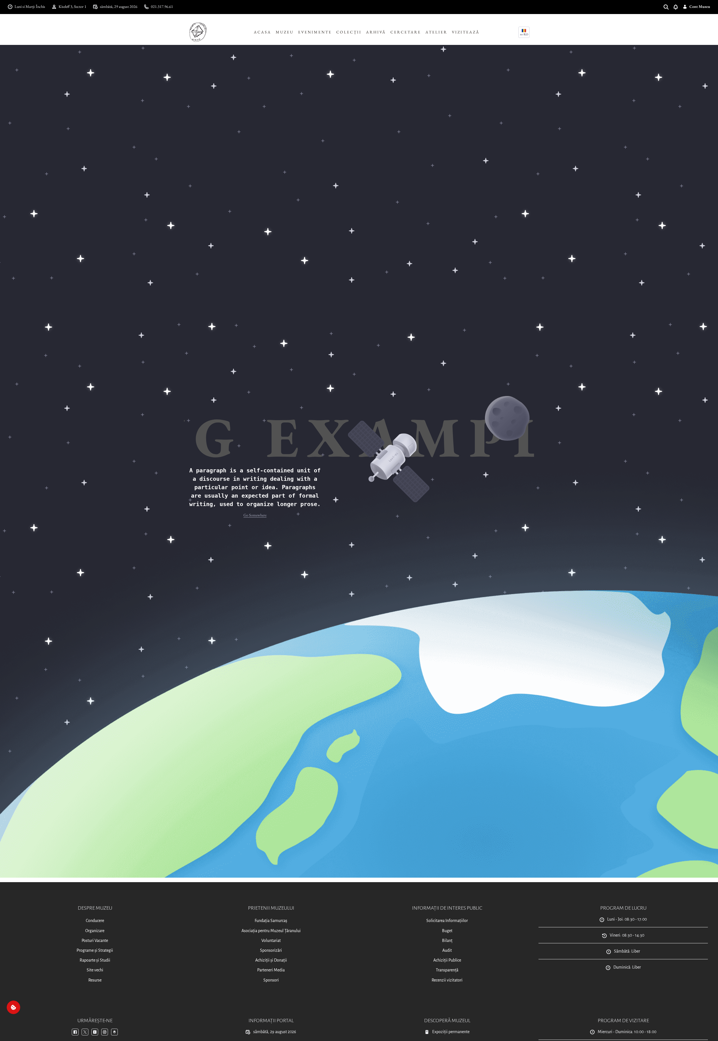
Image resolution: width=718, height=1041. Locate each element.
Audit (447, 950)
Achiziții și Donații (271, 960)
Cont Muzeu (699, 6)
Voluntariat (271, 940)
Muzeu (285, 32)
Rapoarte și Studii (95, 960)
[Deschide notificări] (678, 7)
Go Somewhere (254, 515)
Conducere (95, 920)
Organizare (94, 930)
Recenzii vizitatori (447, 980)
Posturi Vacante (95, 940)
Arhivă (376, 32)
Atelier (436, 32)
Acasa (262, 32)
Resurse (95, 980)
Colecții (349, 32)
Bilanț (447, 940)
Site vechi (95, 970)
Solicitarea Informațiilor (447, 920)
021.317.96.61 (162, 6)
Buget (447, 930)
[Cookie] (13, 1007)
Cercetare (405, 32)
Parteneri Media (271, 970)
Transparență (447, 970)
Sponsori (271, 980)
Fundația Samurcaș (271, 920)
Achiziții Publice (447, 960)
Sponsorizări (271, 950)
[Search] (668, 7)
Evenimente (315, 32)
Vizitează (466, 32)
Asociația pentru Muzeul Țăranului (271, 930)
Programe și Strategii (95, 950)
